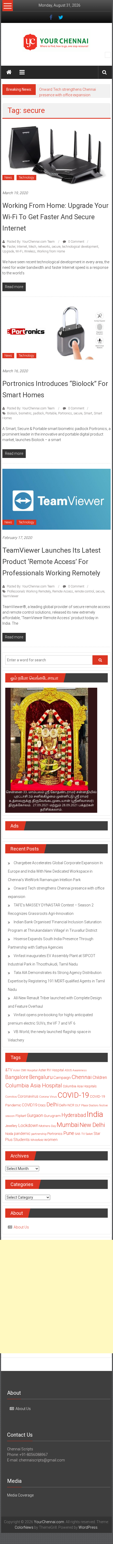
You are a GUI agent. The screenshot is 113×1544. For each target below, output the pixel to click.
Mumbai (68, 1125)
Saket (89, 1134)
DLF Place (81, 1105)
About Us (21, 1227)
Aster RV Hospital (51, 1070)
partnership (39, 1134)
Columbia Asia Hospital (33, 1085)
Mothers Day (47, 1126)
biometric (25, 413)
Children (100, 1077)
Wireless (29, 251)
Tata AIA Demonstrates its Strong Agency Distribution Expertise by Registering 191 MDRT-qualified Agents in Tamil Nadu (56, 981)
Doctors (94, 1105)
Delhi (52, 1104)
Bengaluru (41, 1077)
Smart (88, 413)
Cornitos (11, 1096)
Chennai (81, 1077)
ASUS (68, 1070)
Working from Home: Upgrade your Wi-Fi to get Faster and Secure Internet (55, 217)
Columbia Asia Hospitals (80, 1086)
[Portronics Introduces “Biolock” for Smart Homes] (56, 332)
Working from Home (51, 251)
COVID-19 (73, 1095)
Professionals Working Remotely (29, 591)
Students (21, 1139)
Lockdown (28, 1125)
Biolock (12, 413)
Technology (26, 177)
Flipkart (21, 1116)
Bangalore (16, 1077)
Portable (50, 413)
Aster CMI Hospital (25, 1070)
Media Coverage (20, 1495)
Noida (9, 1134)
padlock (38, 413)
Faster (11, 246)
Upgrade (8, 251)
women (51, 1139)
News (8, 177)
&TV (8, 1070)
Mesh (32, 246)
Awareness (80, 1070)
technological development (80, 246)
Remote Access (62, 591)
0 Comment (75, 241)
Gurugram (52, 1115)
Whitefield (36, 1140)
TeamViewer (10, 596)
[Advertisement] (56, 1296)
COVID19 (29, 1105)
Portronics (65, 413)
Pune (68, 1133)
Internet (22, 246)
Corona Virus (48, 1096)
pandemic (22, 1133)
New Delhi (92, 1124)
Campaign (62, 1077)
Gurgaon (35, 1115)
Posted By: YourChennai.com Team (30, 241)
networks (44, 246)
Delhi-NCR (66, 1105)
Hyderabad (73, 1115)
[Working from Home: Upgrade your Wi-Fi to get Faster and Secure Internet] (56, 154)
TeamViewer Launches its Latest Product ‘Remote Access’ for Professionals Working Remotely (51, 561)
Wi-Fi (19, 251)
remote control (84, 591)
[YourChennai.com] (9, 72)
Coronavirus (28, 1096)
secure (56, 246)
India (95, 1114)
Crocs (42, 1105)
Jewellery (11, 1126)
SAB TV (80, 1134)
